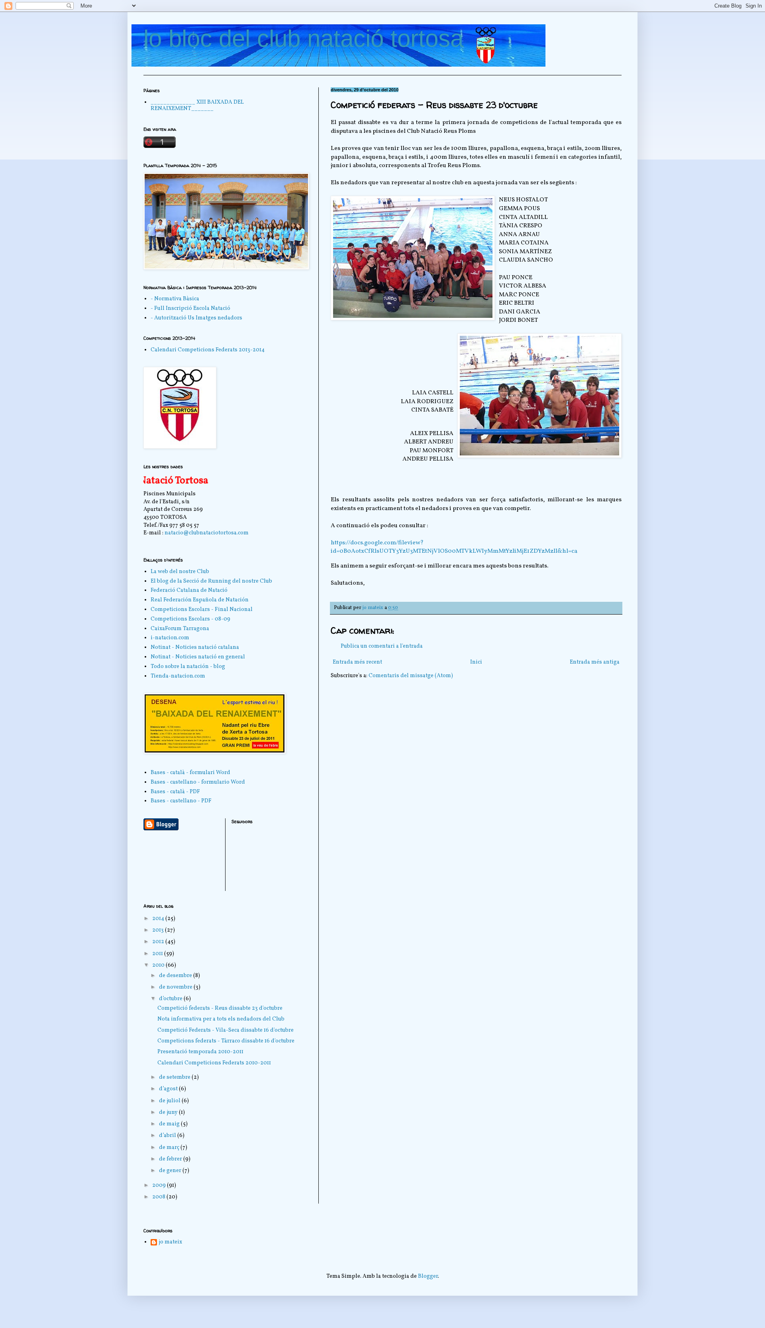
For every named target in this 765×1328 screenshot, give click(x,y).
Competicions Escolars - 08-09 (190, 619)
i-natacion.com (170, 638)
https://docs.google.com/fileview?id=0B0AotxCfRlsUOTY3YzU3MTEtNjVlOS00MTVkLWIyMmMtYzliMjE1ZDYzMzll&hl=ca (454, 547)
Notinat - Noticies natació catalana (195, 647)
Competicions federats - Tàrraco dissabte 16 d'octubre (225, 1041)
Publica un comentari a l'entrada (382, 646)
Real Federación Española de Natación (200, 600)
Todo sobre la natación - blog (188, 666)
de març (169, 1147)
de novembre (176, 987)
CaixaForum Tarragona (180, 628)
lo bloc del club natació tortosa (303, 38)
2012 (158, 942)
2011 (158, 954)
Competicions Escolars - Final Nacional (202, 609)
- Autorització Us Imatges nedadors (196, 318)
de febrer (171, 1159)
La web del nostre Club (180, 571)
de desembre (176, 975)
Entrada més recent (357, 662)
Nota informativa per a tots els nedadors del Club (220, 1019)
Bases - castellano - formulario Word (198, 782)
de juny (169, 1112)
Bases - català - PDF (175, 792)
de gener (170, 1170)
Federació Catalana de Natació (189, 590)
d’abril (168, 1135)
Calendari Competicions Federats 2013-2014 (208, 350)
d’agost (169, 1089)
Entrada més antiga (595, 662)
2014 (158, 918)
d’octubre (171, 999)
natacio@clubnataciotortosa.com (207, 533)
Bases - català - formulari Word (190, 772)
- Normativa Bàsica (175, 299)
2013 (158, 930)
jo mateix (170, 1242)
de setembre (175, 1077)
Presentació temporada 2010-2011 (200, 1052)
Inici (476, 662)
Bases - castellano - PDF (181, 801)
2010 (159, 965)
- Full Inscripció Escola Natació (190, 308)
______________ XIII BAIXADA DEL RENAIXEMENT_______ (197, 106)
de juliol (170, 1101)
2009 (159, 1185)
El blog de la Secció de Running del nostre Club (211, 581)
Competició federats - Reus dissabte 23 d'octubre (219, 1008)
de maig (170, 1124)
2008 (159, 1197)
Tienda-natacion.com (178, 676)
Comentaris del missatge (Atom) (411, 676)
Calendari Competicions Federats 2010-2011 (214, 1063)
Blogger (428, 1276)
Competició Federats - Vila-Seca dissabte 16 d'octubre (225, 1030)
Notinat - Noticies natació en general (198, 657)
